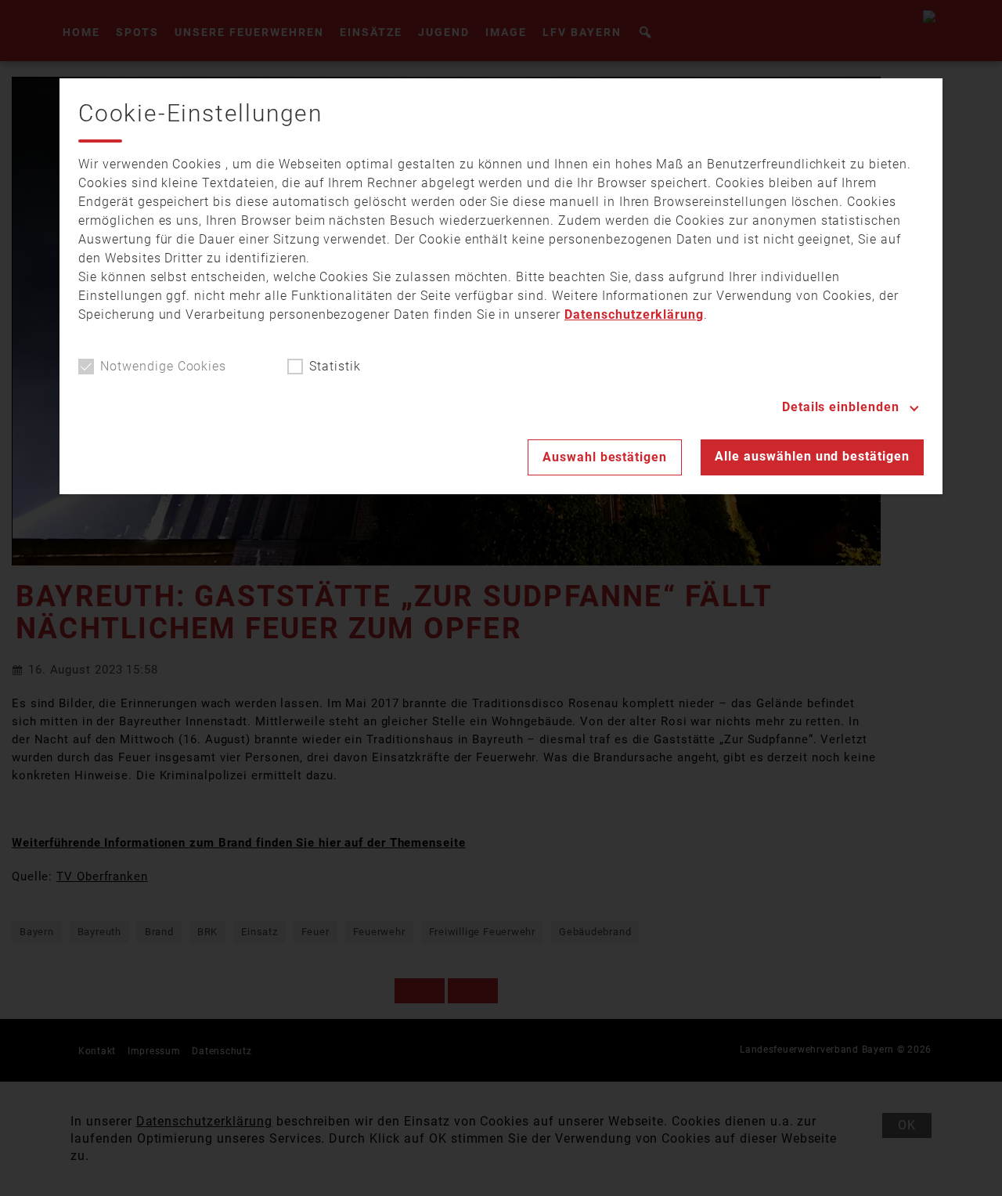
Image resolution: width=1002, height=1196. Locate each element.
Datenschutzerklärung (634, 314)
